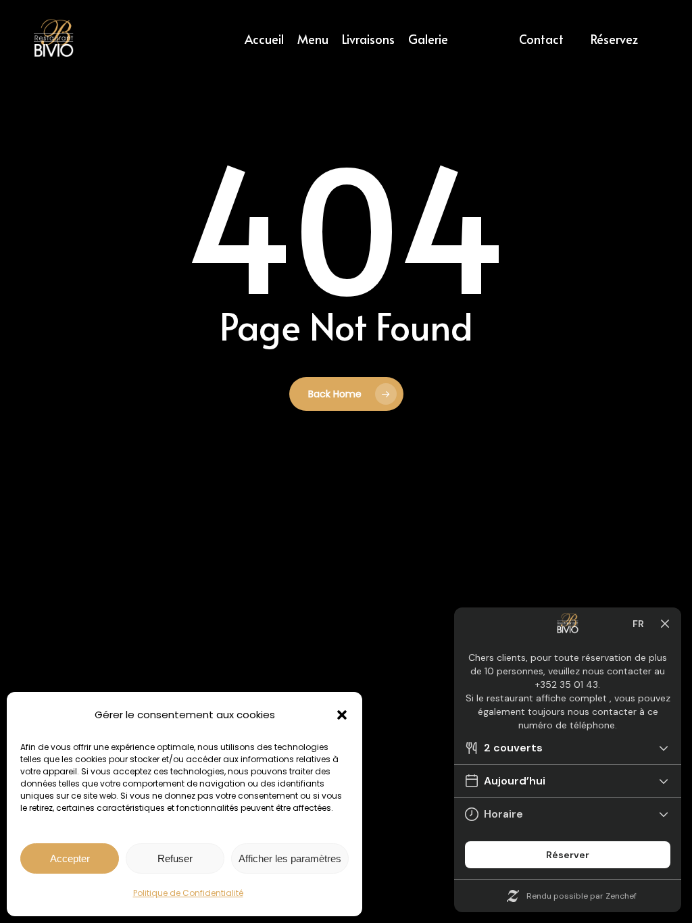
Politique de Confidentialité (188, 893)
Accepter (70, 858)
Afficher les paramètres (290, 858)
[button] (342, 715)
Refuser (175, 858)
